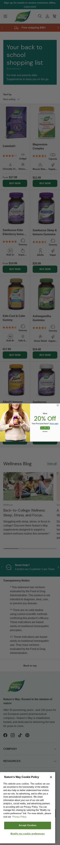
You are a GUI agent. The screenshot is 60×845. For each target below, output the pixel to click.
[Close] (51, 777)
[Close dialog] (58, 405)
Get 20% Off (45, 428)
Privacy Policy (19, 816)
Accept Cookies (27, 825)
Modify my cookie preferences (27, 833)
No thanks (45, 431)
